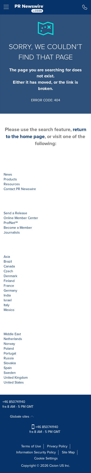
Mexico (9, 309)
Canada (9, 266)
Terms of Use (31, 446)
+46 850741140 (13, 401)
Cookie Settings (46, 458)
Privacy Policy (57, 446)
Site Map (68, 452)
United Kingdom (16, 377)
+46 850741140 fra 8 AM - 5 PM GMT (44, 429)
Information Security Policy (36, 452)
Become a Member (18, 227)
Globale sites (20, 416)
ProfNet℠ (11, 222)
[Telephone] (85, 7)
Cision (53, 465)
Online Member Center (21, 218)
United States (14, 382)
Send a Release (15, 213)
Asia (7, 256)
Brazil (8, 261)
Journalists (12, 232)
